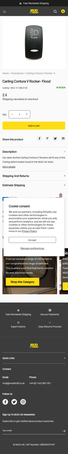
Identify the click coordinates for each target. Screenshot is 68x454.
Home (5, 73)
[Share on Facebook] (39, 139)
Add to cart (34, 125)
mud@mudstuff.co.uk (13, 383)
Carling (5, 87)
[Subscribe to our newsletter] (64, 430)
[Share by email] (63, 138)
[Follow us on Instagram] (23, 402)
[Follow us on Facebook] (5, 402)
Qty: (4, 114)
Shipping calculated (13, 99)
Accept (32, 240)
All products (17, 73)
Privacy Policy (29, 231)
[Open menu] (4, 11)
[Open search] (55, 11)
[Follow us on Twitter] (14, 402)
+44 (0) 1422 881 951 (40, 383)
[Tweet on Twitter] (55, 139)
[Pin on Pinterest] (47, 138)
